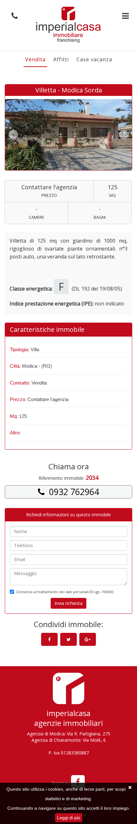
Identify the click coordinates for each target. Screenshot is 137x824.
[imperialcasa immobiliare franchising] (69, 24)
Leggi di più (68, 817)
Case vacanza (94, 59)
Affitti (61, 59)
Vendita (35, 59)
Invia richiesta (68, 603)
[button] (13, 16)
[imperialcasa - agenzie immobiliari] (68, 690)
